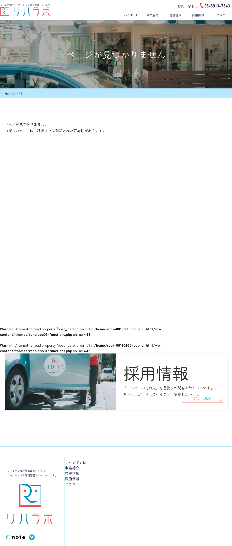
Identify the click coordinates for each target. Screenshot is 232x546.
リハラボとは (130, 15)
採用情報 (198, 15)
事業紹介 (153, 15)
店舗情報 (175, 15)
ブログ (220, 15)
